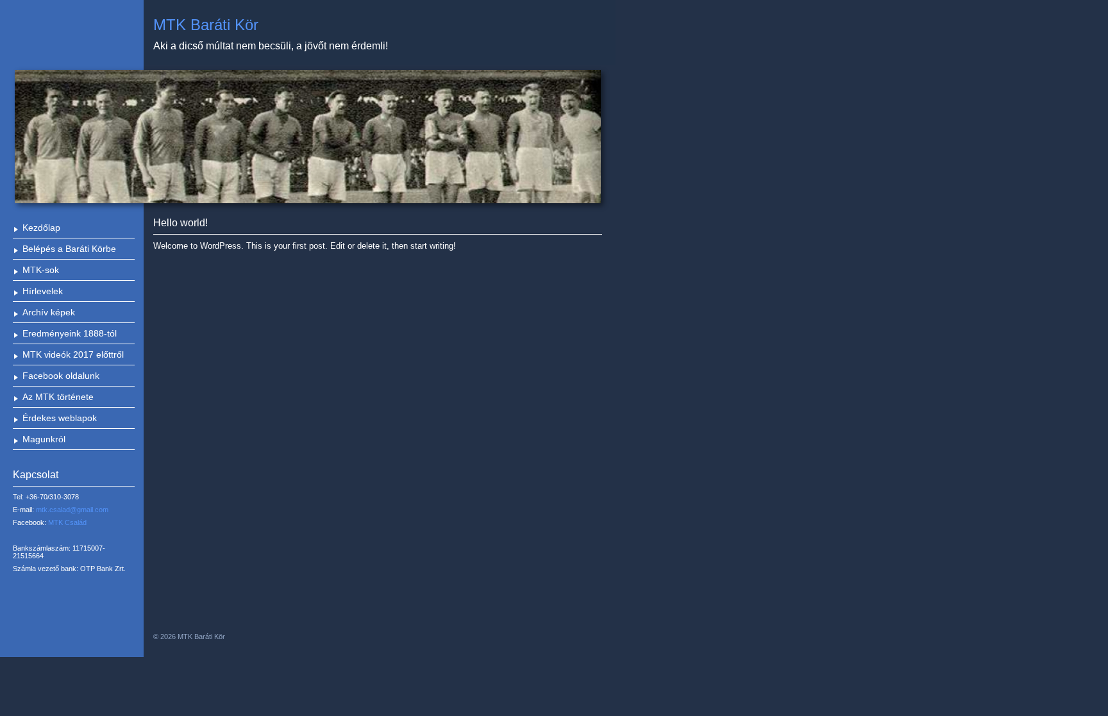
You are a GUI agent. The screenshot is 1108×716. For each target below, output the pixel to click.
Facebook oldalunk (60, 375)
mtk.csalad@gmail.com (72, 509)
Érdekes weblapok (59, 418)
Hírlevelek (42, 291)
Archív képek (48, 312)
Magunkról (43, 439)
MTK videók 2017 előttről (73, 354)
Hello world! (180, 222)
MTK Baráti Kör (205, 24)
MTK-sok (40, 270)
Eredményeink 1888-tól (69, 333)
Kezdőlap (41, 227)
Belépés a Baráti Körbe (69, 249)
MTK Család (67, 522)
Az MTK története (58, 397)
